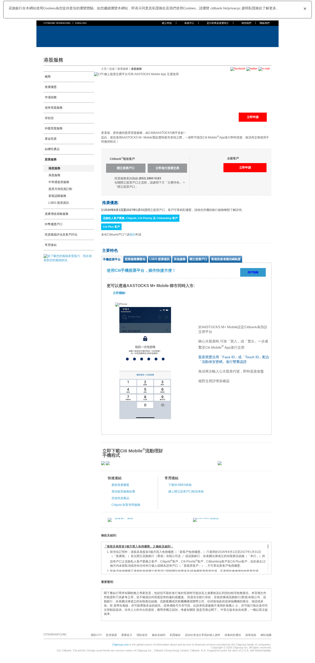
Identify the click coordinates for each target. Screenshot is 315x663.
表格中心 (189, 23)
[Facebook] (71, 634)
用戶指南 (253, 272)
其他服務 (180, 259)
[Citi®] (60, 35)
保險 (110, 50)
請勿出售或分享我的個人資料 (202, 634)
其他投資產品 (120, 498)
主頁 (46, 50)
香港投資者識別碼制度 (226, 259)
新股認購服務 (57, 196)
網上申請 (167, 23)
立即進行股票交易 (167, 168)
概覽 (48, 76)
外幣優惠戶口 (54, 224)
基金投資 (51, 138)
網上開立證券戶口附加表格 (186, 491)
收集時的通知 (233, 634)
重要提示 (126, 634)
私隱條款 (175, 634)
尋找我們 (246, 23)
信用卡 (73, 50)
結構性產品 (52, 149)
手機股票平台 (112, 259)
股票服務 (51, 159)
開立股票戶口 (126, 168)
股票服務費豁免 (135, 259)
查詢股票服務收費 (123, 491)
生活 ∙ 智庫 (193, 50)
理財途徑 (142, 634)
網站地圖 (266, 634)
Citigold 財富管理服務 (125, 505)
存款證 (49, 118)
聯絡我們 (264, 23)
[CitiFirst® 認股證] (206, 518)
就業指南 (250, 634)
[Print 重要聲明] (268, 582)
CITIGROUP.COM (55, 634)
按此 (132, 234)
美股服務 (54, 175)
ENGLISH (80, 23)
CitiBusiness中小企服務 (165, 50)
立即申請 (253, 117)
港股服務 (54, 168)
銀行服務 (59, 50)
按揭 (85, 50)
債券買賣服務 (54, 107)
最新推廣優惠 (120, 485)
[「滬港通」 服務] (120, 518)
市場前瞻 (51, 97)
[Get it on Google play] (108, 464)
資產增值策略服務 (56, 214)
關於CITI (96, 634)
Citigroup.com (120, 644)
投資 (112, 68)
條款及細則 (158, 634)
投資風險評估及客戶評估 (61, 234)
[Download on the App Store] (103, 464)
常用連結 (51, 245)
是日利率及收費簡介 (218, 23)
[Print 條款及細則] (268, 536)
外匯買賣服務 (54, 128)
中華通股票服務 (58, 182)
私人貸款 (98, 50)
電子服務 (139, 50)
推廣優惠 (51, 87)
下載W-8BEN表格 (180, 485)
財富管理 (123, 50)
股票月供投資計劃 (60, 189)
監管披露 (111, 634)
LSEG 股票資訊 (58, 202)
